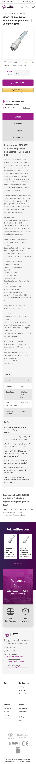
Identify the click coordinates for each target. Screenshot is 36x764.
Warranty (18, 123)
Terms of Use (20, 761)
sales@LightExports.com (15, 656)
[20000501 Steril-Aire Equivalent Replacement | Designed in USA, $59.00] (10, 540)
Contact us (26, 108)
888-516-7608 (11, 651)
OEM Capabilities (24, 687)
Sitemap (28, 761)
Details (18, 117)
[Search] (27, 7)
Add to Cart (20, 83)
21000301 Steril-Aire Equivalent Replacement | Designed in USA (25, 553)
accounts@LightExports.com (17, 667)
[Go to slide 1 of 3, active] (15, 563)
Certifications (23, 711)
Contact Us (6, 515)
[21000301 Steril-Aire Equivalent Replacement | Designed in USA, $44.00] (25, 540)
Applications (22, 690)
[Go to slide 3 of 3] (21, 563)
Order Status (7, 708)
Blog (20, 720)
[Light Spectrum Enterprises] (7, 6)
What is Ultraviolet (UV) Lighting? (24, 716)
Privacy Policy (9, 761)
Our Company (23, 708)
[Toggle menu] (22, 7)
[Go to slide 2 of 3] (18, 563)
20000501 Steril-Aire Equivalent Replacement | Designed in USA (9, 553)
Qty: (17, 73)
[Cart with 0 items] (33, 7)
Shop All (6, 687)
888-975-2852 (8, 2)
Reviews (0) (18, 137)
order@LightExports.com (15, 661)
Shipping (18, 130)
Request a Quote (28, 2)
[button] (18, 91)
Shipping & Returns (9, 715)
